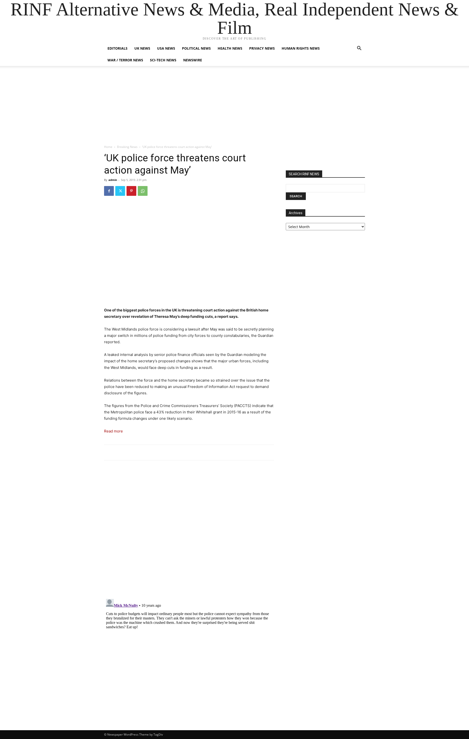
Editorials (117, 48)
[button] (359, 48)
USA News (166, 48)
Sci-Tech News (163, 60)
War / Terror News (125, 60)
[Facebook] (109, 191)
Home (108, 147)
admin (112, 180)
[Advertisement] (234, 108)
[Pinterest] (131, 191)
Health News (230, 48)
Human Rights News (301, 48)
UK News (142, 48)
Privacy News (262, 48)
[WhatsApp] (143, 191)
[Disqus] (189, 532)
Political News (196, 48)
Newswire (192, 60)
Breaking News (127, 147)
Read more (113, 431)
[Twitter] (120, 191)
